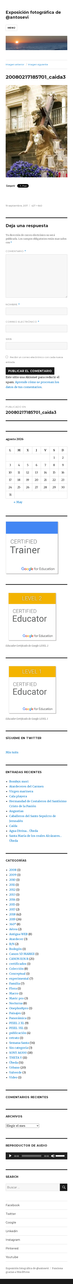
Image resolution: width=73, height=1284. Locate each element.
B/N (11, 944)
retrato (14, 1038)
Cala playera (18, 796)
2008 (12, 870)
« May (18, 502)
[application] (37, 1155)
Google (11, 1222)
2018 (12, 914)
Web (9, 339)
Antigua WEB (18, 934)
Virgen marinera (21, 791)
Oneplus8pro (18, 1008)
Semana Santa (19, 1043)
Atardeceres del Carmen (26, 786)
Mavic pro (16, 998)
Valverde (15, 1072)
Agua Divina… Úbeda (23, 831)
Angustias (16, 811)
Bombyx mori (19, 781)
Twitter (11, 1214)
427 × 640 (37, 205)
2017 (12, 909)
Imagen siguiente (38, 64)
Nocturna (16, 1003)
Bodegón (15, 949)
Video (13, 1077)
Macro (13, 993)
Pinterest (12, 1248)
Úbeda (13, 1062)
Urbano (14, 1067)
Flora (13, 988)
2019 (12, 919)
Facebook (13, 1205)
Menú (11, 27)
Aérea (13, 929)
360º (12, 924)
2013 (12, 894)
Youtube (12, 1257)
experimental (19, 978)
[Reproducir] (10, 1156)
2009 (12, 875)
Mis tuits (12, 752)
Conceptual (17, 973)
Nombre (13, 304)
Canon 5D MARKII (22, 954)
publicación (17, 1033)
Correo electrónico (22, 321)
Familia (14, 983)
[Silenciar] (53, 1156)
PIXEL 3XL (16, 1028)
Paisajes (15, 1013)
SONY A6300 (18, 1052)
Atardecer (16, 939)
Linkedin (12, 1231)
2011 (12, 884)
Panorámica (17, 1018)
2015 (12, 904)
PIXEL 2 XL (16, 1023)
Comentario (16, 251)
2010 (12, 879)
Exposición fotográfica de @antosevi (27, 1268)
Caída (13, 826)
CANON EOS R (18, 959)
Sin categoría (18, 1047)
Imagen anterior (15, 64)
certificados (17, 963)
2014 (12, 899)
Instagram (13, 1239)
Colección (16, 968)
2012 (12, 889)
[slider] (61, 1155)
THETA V (15, 1057)
